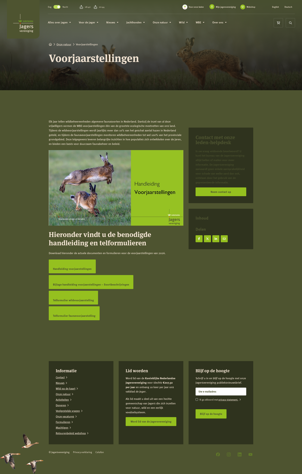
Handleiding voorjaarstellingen (72, 270)
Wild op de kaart (65, 388)
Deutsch (288, 7)
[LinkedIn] (239, 454)
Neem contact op (221, 192)
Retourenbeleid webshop (71, 433)
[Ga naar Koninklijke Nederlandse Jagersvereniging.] (50, 44)
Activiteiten (62, 399)
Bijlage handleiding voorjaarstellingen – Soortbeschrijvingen (91, 285)
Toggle (56, 7)
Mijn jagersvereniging (226, 6)
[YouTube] (250, 454)
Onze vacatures (65, 416)
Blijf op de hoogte (211, 414)
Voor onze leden (196, 6)
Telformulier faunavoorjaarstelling (74, 317)
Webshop (251, 7)
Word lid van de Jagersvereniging (151, 421)
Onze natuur (63, 394)
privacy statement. (228, 399)
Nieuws (60, 383)
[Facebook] (218, 454)
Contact (60, 377)
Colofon (99, 452)
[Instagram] (229, 454)
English (275, 7)
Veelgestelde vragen (68, 410)
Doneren (61, 405)
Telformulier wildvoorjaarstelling (73, 301)
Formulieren (63, 422)
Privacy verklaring (82, 452)
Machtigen (62, 427)
